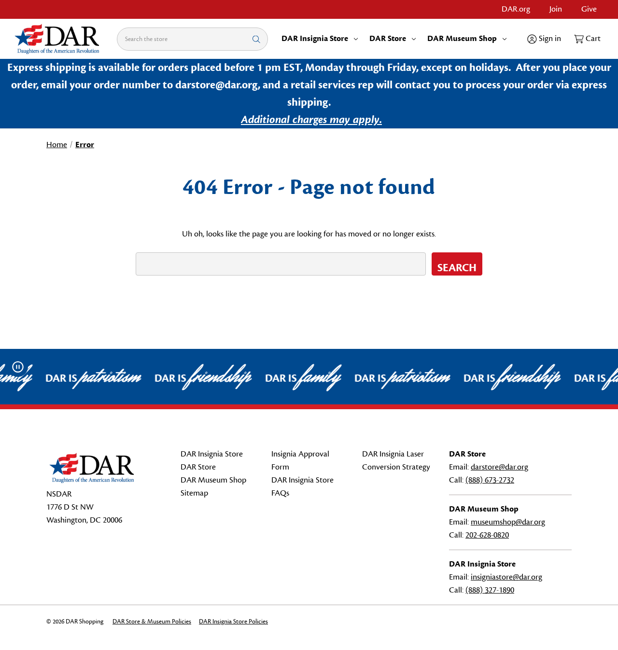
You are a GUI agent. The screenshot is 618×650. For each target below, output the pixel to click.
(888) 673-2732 (489, 480)
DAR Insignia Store (314, 38)
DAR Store (387, 38)
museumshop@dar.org (508, 522)
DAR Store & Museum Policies (151, 621)
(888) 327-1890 (489, 590)
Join (555, 9)
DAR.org (516, 9)
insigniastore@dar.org (506, 577)
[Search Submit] (256, 38)
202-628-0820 (487, 535)
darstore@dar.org (499, 467)
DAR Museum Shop (462, 38)
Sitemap (194, 493)
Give (589, 9)
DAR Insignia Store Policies (233, 621)
